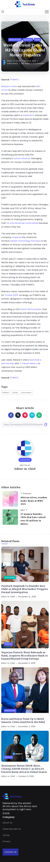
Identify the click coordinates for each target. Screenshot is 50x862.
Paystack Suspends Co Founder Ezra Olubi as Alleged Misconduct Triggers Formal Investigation (24, 589)
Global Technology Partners (25, 240)
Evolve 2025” (12, 295)
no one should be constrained (22, 223)
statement (28, 115)
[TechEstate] (12, 796)
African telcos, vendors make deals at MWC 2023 (34, 500)
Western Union (9, 86)
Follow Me (25, 460)
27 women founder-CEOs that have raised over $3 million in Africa (33, 519)
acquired (16, 237)
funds (15, 392)
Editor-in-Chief (14, 61)
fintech (5, 392)
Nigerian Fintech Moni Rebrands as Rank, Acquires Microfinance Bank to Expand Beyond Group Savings (24, 655)
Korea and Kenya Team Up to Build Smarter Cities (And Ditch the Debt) (23, 721)
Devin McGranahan (31, 309)
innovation (26, 392)
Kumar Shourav (22, 158)
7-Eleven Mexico (28, 363)
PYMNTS (14, 79)
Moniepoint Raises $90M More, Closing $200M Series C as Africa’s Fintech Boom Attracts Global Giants (24, 768)
